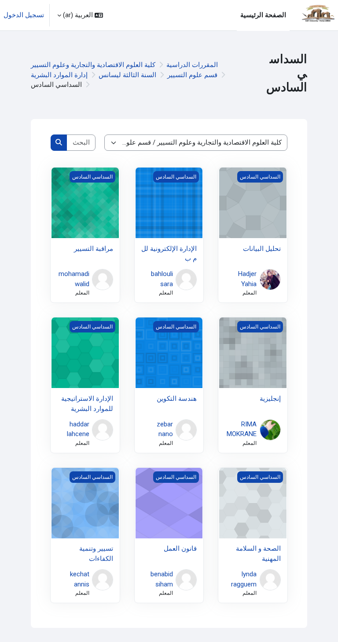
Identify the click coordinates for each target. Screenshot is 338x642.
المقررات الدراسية (192, 65)
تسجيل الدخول (24, 15)
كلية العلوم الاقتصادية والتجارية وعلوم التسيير (93, 65)
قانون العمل (180, 548)
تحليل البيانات (262, 249)
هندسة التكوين (177, 399)
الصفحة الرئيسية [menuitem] (263, 15)
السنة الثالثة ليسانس (127, 75)
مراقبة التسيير (93, 249)
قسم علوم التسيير (192, 75)
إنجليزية (270, 399)
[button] (80, 15)
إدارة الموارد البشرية (59, 75)
